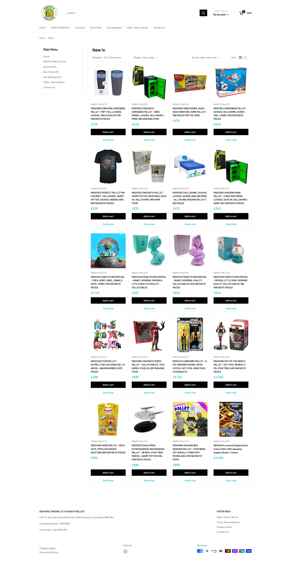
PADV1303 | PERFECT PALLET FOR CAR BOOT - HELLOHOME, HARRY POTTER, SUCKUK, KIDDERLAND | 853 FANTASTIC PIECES (108, 198)
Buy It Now (96, 27)
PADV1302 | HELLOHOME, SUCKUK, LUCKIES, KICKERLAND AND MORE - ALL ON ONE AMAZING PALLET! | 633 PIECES (190, 198)
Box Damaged (114, 27)
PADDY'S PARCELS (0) (54, 61)
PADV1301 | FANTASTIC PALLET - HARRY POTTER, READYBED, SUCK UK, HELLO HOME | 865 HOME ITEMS (149, 198)
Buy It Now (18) (51, 71)
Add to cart (108, 132)
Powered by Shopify (48, 552)
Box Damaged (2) (52, 76)
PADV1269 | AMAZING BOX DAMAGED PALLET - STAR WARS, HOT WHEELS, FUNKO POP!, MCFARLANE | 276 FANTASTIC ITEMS (189, 452)
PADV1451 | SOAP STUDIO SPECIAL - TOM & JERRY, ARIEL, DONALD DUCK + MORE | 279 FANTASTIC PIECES (108, 282)
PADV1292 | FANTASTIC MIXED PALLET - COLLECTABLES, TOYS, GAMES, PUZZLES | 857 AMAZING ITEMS (148, 366)
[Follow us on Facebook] (125, 551)
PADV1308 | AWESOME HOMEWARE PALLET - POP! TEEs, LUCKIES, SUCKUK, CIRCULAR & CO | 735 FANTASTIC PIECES (108, 113)
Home (42, 27)
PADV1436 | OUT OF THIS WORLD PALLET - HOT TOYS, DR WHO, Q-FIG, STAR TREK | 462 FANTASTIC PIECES (230, 366)
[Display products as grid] (240, 57)
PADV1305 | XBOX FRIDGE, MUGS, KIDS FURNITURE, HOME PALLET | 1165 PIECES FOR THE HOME (189, 112)
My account (219, 14)
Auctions (80, 27)
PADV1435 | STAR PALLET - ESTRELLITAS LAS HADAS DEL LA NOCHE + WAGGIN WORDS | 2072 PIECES (108, 366)
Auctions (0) (49, 66)
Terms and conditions (228, 522)
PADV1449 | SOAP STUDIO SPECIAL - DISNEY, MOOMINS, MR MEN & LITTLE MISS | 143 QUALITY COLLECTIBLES (149, 282)
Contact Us (159, 27)
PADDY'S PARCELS (60, 27)
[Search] (203, 13)
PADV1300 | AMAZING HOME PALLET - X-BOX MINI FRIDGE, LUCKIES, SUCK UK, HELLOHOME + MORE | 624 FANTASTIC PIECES (231, 198)
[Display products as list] (245, 57)
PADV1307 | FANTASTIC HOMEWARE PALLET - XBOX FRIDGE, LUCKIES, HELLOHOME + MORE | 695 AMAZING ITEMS (148, 113)
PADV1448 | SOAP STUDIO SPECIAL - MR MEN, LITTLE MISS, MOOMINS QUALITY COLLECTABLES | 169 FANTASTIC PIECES (231, 282)
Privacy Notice (224, 526)
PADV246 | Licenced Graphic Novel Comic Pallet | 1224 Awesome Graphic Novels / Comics (231, 449)
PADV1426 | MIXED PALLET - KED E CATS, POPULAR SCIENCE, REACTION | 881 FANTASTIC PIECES (108, 449)
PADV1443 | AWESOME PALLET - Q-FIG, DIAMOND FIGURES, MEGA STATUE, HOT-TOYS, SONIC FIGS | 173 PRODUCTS (190, 366)
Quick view (108, 139)
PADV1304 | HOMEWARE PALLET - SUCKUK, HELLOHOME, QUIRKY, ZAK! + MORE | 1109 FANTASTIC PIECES (230, 113)
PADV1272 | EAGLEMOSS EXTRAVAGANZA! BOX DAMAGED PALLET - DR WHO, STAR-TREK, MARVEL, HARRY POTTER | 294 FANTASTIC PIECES (148, 452)
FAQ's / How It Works (137, 27)
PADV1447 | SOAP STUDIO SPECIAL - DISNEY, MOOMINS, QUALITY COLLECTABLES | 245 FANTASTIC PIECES (190, 282)
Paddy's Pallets (99, 104)
